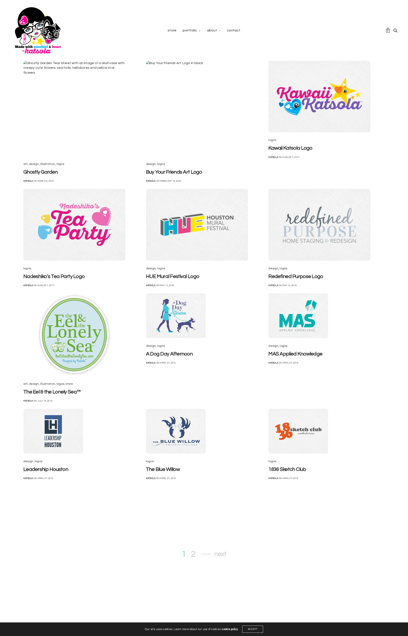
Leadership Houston (45, 469)
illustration (47, 164)
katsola (28, 181)
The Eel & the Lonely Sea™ (52, 392)
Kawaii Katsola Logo (290, 148)
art (25, 164)
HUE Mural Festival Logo (172, 276)
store (172, 30)
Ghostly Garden (40, 172)
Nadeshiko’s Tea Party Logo (54, 276)
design (34, 164)
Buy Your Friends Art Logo (174, 172)
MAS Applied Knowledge (295, 354)
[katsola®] (38, 30)
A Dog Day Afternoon (169, 354)
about (212, 30)
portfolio (190, 30)
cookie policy (230, 629)
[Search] (395, 30)
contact (233, 30)
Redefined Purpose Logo (295, 276)
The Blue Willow (163, 469)
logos (60, 164)
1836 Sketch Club (287, 469)
